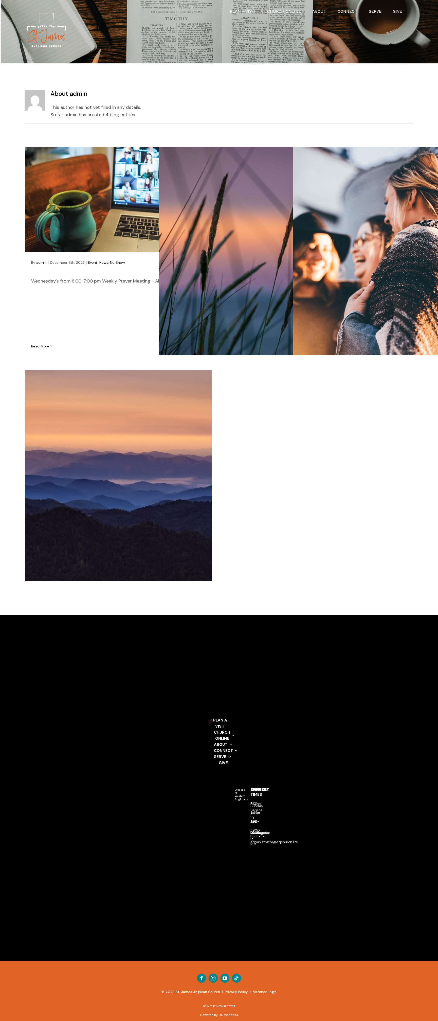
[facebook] (201, 978)
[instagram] (213, 978)
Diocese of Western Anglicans (241, 794)
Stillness (252, 264)
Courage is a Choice (118, 489)
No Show (117, 262)
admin (41, 262)
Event (93, 262)
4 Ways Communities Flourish (386, 261)
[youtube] (224, 978)
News (103, 262)
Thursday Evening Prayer (118, 199)
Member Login (265, 992)
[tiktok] (236, 978)
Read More (40, 346)
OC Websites (228, 1015)
